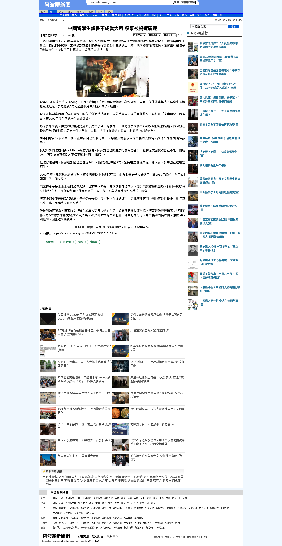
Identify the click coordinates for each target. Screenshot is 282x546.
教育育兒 (138, 508)
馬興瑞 (89, 477)
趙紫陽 (167, 480)
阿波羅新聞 (57, 5)
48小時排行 (199, 33)
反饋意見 (169, 537)
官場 (161, 15)
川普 (81, 477)
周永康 (176, 480)
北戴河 (113, 480)
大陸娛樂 (63, 517)
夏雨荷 (90, 227)
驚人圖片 (57, 527)
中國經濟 (104, 15)
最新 (64, 15)
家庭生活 (85, 508)
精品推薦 (128, 517)
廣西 (61, 477)
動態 (91, 503)
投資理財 (192, 508)
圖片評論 (150, 503)
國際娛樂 (106, 517)
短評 (110, 503)
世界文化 (203, 508)
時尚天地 (117, 522)
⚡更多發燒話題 (52, 471)
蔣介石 (103, 480)
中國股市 (48, 480)
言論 (61, 503)
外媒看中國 (71, 503)
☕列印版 (220, 20)
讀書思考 (214, 508)
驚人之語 (82, 503)
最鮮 (55, 522)
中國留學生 (49, 242)
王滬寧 (59, 480)
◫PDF (238, 20)
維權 (177, 15)
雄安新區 (92, 480)
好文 (117, 503)
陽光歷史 (117, 527)
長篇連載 (78, 513)
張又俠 (163, 477)
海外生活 (106, 508)
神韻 (68, 477)
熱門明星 (85, 517)
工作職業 (128, 508)
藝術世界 (160, 508)
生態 (192, 15)
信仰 (207, 15)
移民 (80, 242)
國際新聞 (116, 15)
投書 (123, 503)
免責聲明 (180, 537)
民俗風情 (168, 522)
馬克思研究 (105, 527)
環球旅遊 (158, 522)
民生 (169, 15)
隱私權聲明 (192, 537)
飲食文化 (63, 522)
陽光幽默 (128, 527)
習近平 (126, 477)
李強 (67, 480)
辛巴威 (122, 480)
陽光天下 (139, 527)
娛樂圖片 (138, 517)
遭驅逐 (94, 242)
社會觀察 (85, 522)
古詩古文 (182, 508)
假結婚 (67, 242)
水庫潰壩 (115, 477)
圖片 (217, 15)
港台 (199, 15)
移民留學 (106, 522)
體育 (184, 15)
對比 (129, 503)
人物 (139, 15)
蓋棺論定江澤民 (71, 527)
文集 (97, 503)
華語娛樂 (74, 517)
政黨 (104, 503)
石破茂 (75, 480)
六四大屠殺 (151, 477)
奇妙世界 (147, 522)
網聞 (146, 15)
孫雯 (83, 480)
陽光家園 (150, 527)
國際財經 (129, 15)
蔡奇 (149, 480)
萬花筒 (137, 522)
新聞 (52, 11)
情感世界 (74, 522)
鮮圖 (177, 522)
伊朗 (45, 477)
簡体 (176, 2)
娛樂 (91, 11)
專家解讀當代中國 (89, 527)
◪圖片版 (230, 20)
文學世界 (67, 513)
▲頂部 (203, 537)
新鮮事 (80, 11)
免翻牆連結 (188, 2)
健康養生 (63, 508)
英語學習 (225, 508)
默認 (180, 35)
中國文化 (149, 508)
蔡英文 (157, 480)
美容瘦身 (171, 508)
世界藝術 (57, 513)
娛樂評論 (117, 517)
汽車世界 (95, 522)
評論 (61, 11)
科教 (154, 15)
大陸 (94, 15)
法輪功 (172, 477)
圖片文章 (89, 513)
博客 (109, 11)
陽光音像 (161, 527)
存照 (136, 503)
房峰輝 (141, 480)
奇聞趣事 (128, 522)
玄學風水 (117, 508)
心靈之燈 (95, 508)
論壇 (100, 11)
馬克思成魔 (101, 477)
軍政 (74, 15)
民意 (142, 503)
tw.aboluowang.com (103, 2)
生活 (70, 11)
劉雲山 (132, 480)
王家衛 (46, 484)
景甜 (75, 477)
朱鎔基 (53, 477)
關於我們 (158, 537)
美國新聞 (84, 15)
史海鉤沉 (74, 508)
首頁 (43, 11)
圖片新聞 (183, 498)
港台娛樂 (95, 517)
